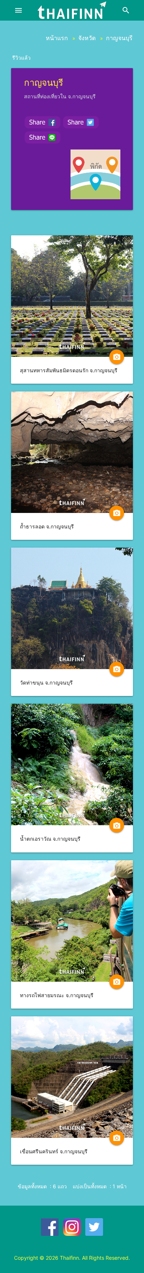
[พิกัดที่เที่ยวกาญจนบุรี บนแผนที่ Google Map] (95, 174)
